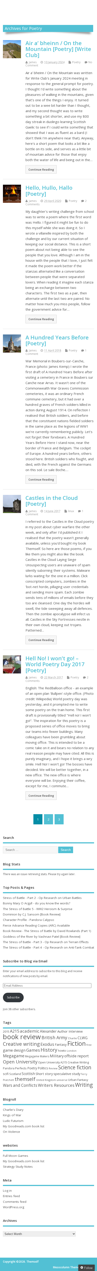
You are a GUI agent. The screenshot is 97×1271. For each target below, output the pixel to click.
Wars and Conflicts (20, 1085)
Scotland (15, 1074)
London (71, 1050)
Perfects (21, 1068)
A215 (14, 1031)
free (89, 1044)
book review (22, 1036)
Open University (20, 1061)
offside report (76, 1055)
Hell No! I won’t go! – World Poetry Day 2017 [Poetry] (55, 664)
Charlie (72, 1038)
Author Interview (70, 1031)
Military (57, 1055)
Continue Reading (41, 169)
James (33, 62)
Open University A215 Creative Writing (63, 1062)
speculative (62, 1073)
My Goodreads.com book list (23, 1126)
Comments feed (14, 1202)
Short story (44, 1073)
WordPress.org (13, 1207)
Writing (84, 1084)
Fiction (76, 1043)
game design (14, 1050)
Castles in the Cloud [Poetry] (51, 500)
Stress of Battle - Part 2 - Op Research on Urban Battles (42, 898)
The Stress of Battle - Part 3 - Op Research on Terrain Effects (46, 942)
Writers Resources (56, 1085)
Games (33, 1050)
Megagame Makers (37, 1056)
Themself (48, 7)
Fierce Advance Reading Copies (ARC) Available (36, 925)
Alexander (48, 1031)
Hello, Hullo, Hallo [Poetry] (48, 190)
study (76, 1073)
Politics (43, 1068)
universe (62, 1080)
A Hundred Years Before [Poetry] (57, 340)
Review (53, 1068)
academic (29, 1031)
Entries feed (11, 1196)
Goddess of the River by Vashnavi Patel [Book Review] (41, 936)
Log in (7, 1191)
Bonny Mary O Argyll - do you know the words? (36, 903)
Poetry (76, 62)
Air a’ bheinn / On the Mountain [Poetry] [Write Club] (58, 49)
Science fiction (74, 1067)
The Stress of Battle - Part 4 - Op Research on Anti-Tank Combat (48, 947)
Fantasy (61, 1044)
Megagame (13, 1055)
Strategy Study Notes (18, 1166)
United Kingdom (46, 1080)
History (49, 1049)
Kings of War (12, 1115)
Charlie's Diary (13, 1110)
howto (62, 1051)
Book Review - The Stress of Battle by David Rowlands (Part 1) (47, 931)
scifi (6, 1074)
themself (25, 1079)
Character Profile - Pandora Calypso (28, 920)
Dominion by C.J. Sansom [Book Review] (31, 914)
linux (71, 511)
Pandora (8, 1068)
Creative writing (21, 1044)
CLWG (83, 1037)
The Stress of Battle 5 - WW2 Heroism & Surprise (37, 909)
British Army (54, 1037)
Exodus (47, 1044)
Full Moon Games (15, 1156)
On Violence (11, 1132)
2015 (6, 1031)
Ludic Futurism (13, 1121)
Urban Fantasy (78, 1080)
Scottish (28, 1073)
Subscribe (13, 997)
